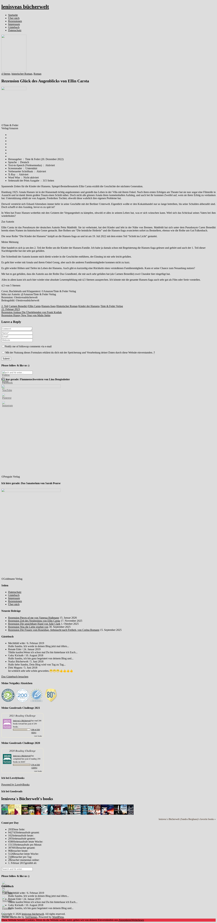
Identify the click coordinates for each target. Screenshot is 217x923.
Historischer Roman (67, 306)
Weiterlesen (138, 920)
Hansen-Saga (48, 306)
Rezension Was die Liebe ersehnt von (28, 626)
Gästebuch (13, 27)
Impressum (14, 24)
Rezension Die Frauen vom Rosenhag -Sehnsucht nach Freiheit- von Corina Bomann (53, 629)
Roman (37, 73)
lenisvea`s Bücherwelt (22, 720)
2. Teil (4, 306)
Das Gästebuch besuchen (14, 676)
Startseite (13, 15)
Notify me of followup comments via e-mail (28, 346)
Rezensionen (15, 21)
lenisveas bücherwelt (25, 7)
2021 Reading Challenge (22, 715)
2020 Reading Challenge (22, 750)
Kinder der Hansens (89, 306)
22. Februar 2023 (10, 309)
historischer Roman (22, 73)
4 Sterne (5, 73)
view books (38, 736)
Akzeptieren (125, 920)
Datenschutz (14, 30)
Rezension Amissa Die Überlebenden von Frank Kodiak (31, 312)
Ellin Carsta (34, 306)
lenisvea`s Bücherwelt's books (27, 799)
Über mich (13, 18)
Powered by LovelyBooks (15, 784)
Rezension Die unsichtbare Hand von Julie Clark (34, 623)
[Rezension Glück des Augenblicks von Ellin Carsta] (13, 70)
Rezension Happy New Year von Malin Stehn (25, 315)
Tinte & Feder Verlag (111, 306)
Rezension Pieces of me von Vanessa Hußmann (33, 617)
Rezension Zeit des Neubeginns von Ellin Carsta (34, 620)
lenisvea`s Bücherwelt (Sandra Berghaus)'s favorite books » (187, 819)
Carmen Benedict (18, 306)
